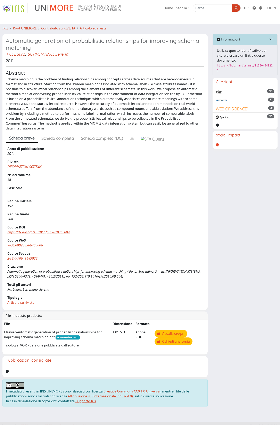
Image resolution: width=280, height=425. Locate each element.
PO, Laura (16, 54)
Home (168, 8)
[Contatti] (260, 8)
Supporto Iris (85, 401)
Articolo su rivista (93, 28)
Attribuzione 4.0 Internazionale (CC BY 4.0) (100, 396)
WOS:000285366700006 (25, 245)
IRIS (5, 28)
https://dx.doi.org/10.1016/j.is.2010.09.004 (38, 232)
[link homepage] (14, 8)
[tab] (132, 138)
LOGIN (271, 8)
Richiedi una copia (175, 341)
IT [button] (245, 8)
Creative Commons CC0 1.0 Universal (132, 391)
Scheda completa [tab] (57, 138)
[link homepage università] (78, 8)
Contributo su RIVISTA (58, 28)
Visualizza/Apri (172, 333)
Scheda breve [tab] (22, 138)
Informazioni (230, 39)
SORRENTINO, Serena (47, 54)
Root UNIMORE (25, 28)
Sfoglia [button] (181, 8)
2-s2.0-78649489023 (22, 258)
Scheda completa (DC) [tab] (102, 138)
